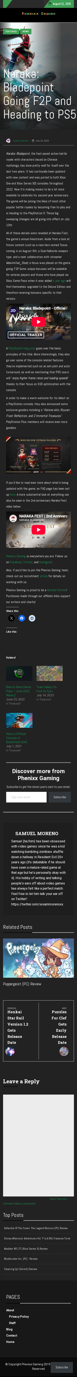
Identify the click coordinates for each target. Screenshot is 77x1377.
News (26, 31)
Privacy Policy (19, 1316)
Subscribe (60, 797)
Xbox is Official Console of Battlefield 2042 (16, 738)
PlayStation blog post (21, 348)
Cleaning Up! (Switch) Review (20, 1269)
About (10, 1310)
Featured (11, 31)
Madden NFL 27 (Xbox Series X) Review (26, 1248)
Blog (9, 1329)
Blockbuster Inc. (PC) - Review (21, 1259)
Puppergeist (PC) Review (22, 984)
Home (10, 1342)
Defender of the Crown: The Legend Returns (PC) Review (36, 1228)
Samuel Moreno (20, 140)
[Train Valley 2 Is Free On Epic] (50, 673)
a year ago (59, 281)
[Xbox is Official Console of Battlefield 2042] (19, 720)
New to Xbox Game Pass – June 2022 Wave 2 (18, 691)
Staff (12, 1323)
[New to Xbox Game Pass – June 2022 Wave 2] (19, 673)
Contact (11, 1335)
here (12, 494)
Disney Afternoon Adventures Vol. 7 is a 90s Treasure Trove (37, 1238)
